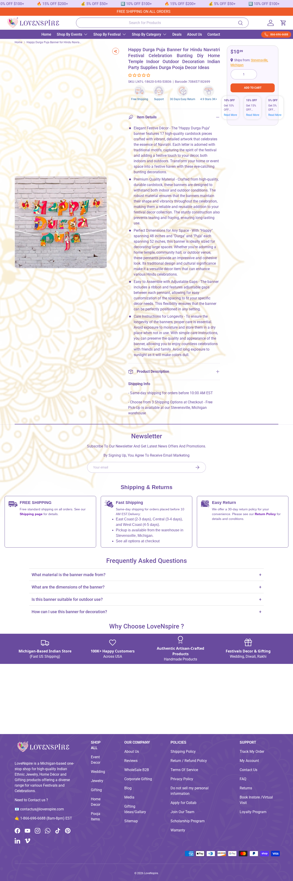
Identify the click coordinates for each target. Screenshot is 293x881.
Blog (128, 788)
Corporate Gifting (138, 779)
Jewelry (97, 781)
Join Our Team (182, 812)
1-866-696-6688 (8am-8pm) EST (46, 818)
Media (129, 797)
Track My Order (252, 751)
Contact (213, 34)
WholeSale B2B (136, 770)
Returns (246, 788)
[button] (139, 75)
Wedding (98, 771)
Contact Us (248, 770)
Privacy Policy (182, 779)
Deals (177, 34)
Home (46, 34)
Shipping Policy (183, 751)
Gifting (96, 790)
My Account (249, 761)
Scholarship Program (188, 821)
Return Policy (266, 514)
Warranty (178, 830)
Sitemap (131, 821)
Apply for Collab (183, 803)
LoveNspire (151, 873)
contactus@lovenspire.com (42, 809)
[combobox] (162, 23)
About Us (194, 34)
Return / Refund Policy (189, 761)
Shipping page (31, 514)
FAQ (243, 779)
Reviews (131, 761)
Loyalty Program (253, 812)
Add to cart (252, 87)
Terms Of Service (184, 770)
